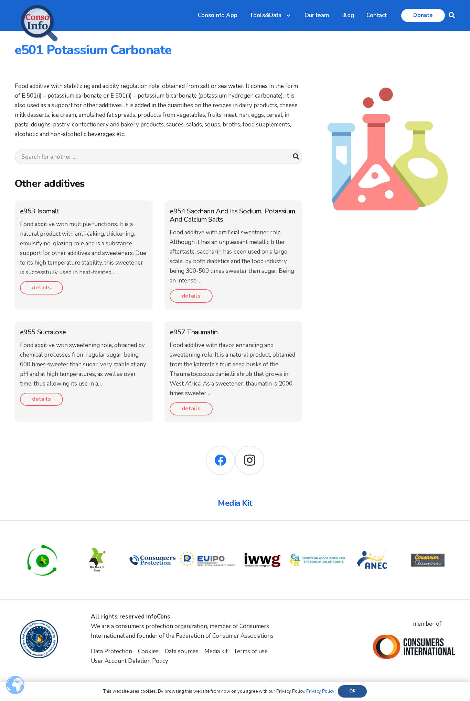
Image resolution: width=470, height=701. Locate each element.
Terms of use (251, 651)
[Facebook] (220, 460)
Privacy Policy (320, 691)
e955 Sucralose (43, 332)
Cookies (148, 651)
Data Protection (111, 651)
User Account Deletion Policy (129, 661)
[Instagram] (249, 460)
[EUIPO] (207, 537)
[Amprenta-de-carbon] (42, 537)
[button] (452, 15)
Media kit (216, 651)
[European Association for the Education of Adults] (317, 537)
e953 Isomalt (39, 211)
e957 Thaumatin (193, 332)
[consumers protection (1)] (152, 537)
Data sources (181, 651)
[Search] (295, 157)
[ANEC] (372, 537)
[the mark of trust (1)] (97, 537)
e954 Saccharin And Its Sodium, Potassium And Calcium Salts (232, 215)
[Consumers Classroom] (427, 537)
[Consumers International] (414, 647)
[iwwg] (262, 537)
